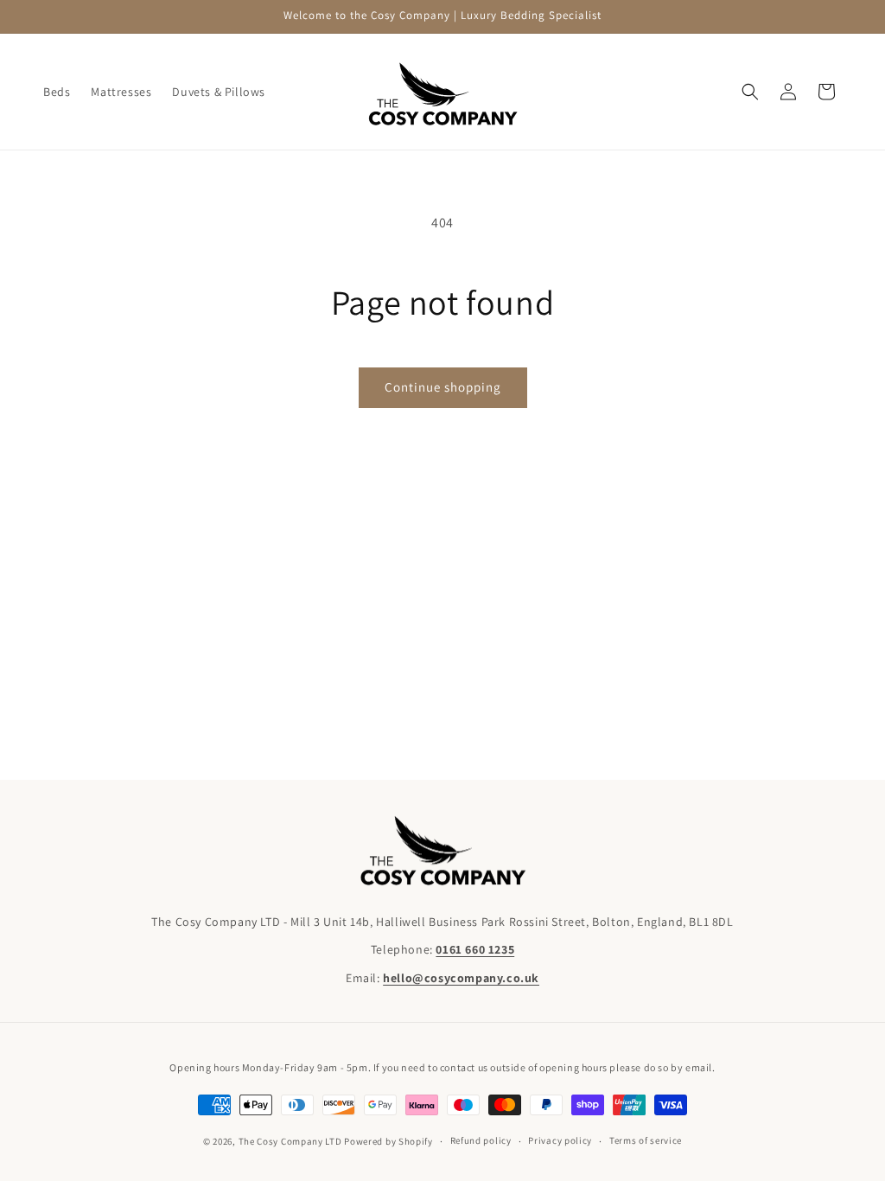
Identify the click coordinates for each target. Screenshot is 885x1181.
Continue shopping (443, 387)
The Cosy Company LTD (290, 1141)
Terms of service (645, 1140)
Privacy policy (560, 1140)
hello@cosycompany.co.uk (461, 978)
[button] (750, 92)
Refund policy (481, 1140)
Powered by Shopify (388, 1141)
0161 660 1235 (475, 949)
